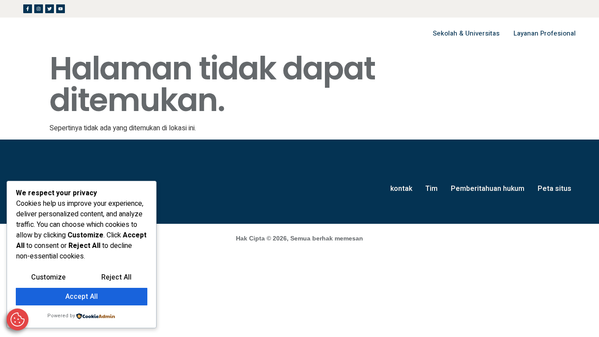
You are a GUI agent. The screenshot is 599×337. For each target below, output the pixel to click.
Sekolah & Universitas (466, 33)
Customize (48, 277)
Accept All (81, 296)
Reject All (116, 277)
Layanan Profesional (544, 33)
